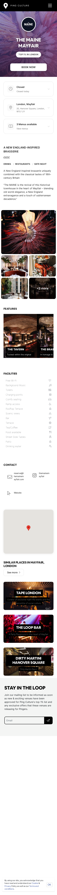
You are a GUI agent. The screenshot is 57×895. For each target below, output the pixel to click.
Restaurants (22, 164)
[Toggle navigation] (49, 6)
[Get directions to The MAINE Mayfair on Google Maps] (28, 532)
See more (12, 572)
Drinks (7, 164)
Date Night (40, 164)
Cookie (35, 883)
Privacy (8, 886)
